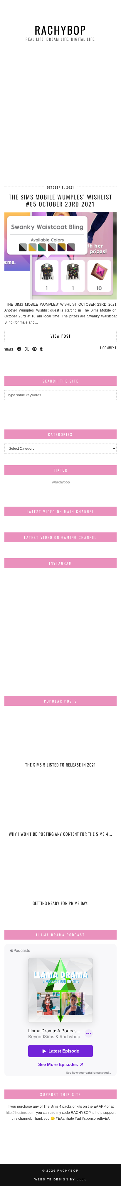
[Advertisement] (60, 114)
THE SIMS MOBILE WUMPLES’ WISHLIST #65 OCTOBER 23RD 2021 (60, 200)
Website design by (60, 1179)
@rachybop (60, 482)
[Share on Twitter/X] (27, 349)
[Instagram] (23, 591)
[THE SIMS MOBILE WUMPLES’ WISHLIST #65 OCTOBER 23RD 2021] (60, 298)
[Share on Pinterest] (34, 349)
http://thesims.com (20, 1113)
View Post (61, 336)
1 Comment (108, 347)
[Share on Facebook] (19, 349)
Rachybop (60, 30)
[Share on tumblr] (41, 349)
